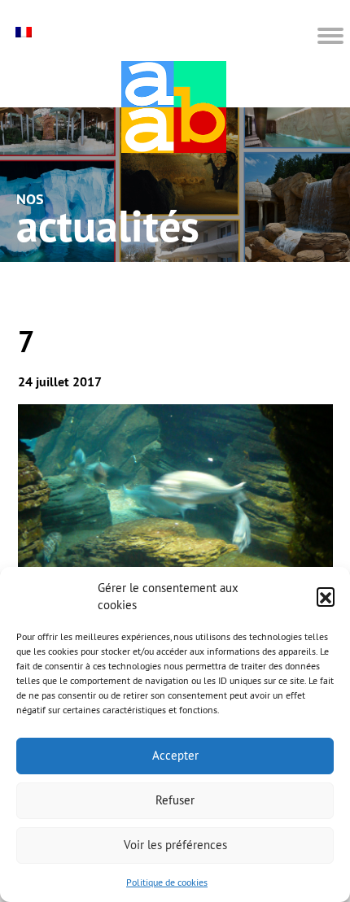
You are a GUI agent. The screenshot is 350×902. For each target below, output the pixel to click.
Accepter (175, 755)
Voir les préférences (175, 844)
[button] (325, 596)
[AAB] (173, 107)
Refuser (175, 800)
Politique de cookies (167, 882)
